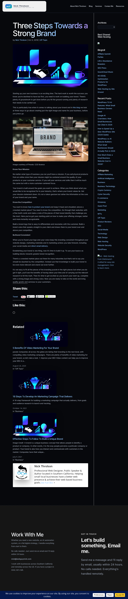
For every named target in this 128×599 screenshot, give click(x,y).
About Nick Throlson (78, 6)
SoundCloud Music (105, 72)
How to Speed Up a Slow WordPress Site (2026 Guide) (106, 132)
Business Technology (106, 186)
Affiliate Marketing (105, 174)
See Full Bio (47, 482)
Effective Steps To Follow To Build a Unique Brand (38, 439)
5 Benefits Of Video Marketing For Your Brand (36, 348)
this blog (76, 107)
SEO (99, 226)
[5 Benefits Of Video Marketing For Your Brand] (46, 345)
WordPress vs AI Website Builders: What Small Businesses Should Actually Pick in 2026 (106, 145)
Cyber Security (104, 194)
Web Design (103, 237)
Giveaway (102, 202)
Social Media (103, 229)
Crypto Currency (104, 190)
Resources (120, 6)
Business (101, 182)
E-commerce (103, 198)
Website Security (105, 245)
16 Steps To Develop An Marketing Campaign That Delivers (42, 396)
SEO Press (102, 68)
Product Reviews (105, 222)
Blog (90, 6)
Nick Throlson (21, 40)
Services (98, 6)
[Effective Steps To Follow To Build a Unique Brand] (34, 436)
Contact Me (109, 6)
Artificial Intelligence (106, 178)
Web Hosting (103, 241)
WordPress (102, 249)
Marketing (102, 210)
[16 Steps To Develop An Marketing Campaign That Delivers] (34, 394)
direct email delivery (39, 246)
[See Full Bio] (54, 482)
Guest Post (102, 206)
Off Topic (43, 40)
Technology (102, 233)
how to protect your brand (39, 207)
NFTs (100, 214)
